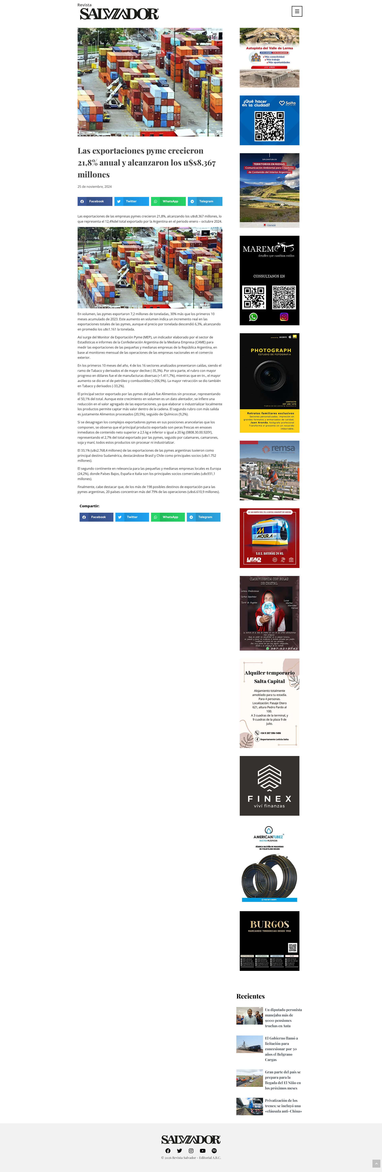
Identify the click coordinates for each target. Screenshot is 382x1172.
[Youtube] (202, 1150)
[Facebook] (168, 1150)
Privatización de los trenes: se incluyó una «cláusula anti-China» (283, 1106)
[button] (95, 201)
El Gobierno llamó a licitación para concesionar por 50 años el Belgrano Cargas (281, 1049)
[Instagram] (191, 1150)
